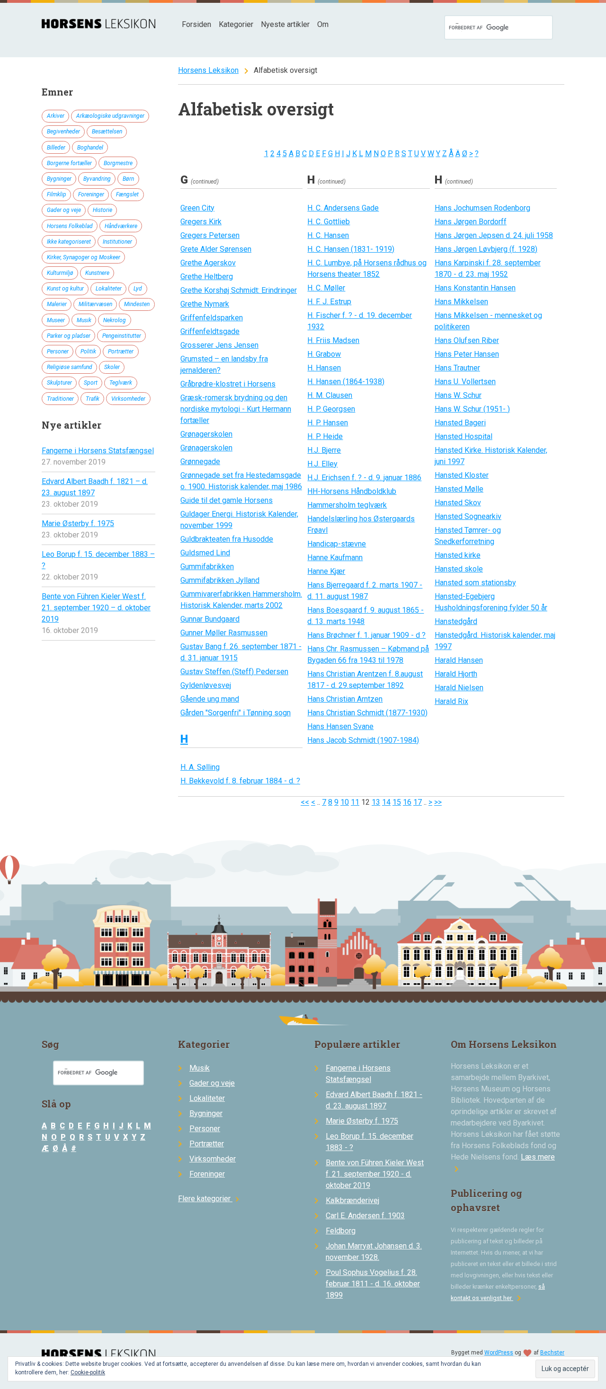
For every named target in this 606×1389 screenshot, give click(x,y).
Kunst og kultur (65, 288)
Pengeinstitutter (121, 336)
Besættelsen (107, 131)
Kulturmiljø (60, 273)
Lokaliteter (109, 288)
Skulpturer (59, 382)
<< (305, 802)
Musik (84, 320)
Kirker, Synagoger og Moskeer (83, 257)
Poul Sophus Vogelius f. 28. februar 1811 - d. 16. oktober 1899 (373, 1284)
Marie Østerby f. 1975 (78, 523)
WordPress (498, 1352)
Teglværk (120, 382)
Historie (102, 210)
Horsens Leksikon (208, 70)
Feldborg (341, 1230)
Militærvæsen (95, 304)
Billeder (56, 147)
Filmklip (56, 194)
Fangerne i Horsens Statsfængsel (98, 450)
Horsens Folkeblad (70, 226)
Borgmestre (118, 163)
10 (344, 802)
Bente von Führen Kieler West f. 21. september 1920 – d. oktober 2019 (96, 608)
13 (376, 802)
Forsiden (196, 24)
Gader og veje (64, 210)
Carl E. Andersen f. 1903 (365, 1215)
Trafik (92, 399)
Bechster (552, 1352)
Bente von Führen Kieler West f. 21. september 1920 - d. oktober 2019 (375, 1174)
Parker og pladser (68, 336)
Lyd (138, 288)
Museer (56, 320)
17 (417, 802)
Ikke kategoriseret (69, 241)
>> (438, 802)
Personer (58, 351)
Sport (91, 382)
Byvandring (97, 179)
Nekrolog (114, 320)
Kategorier (236, 24)
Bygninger (59, 179)
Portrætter (121, 351)
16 (407, 802)
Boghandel (90, 147)
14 (386, 802)
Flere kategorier (210, 1198)
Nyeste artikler (285, 24)
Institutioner (117, 241)
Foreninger (91, 194)
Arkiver (55, 116)
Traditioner (60, 399)
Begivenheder (63, 131)
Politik (88, 351)
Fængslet (127, 194)
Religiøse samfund (69, 367)
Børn (128, 179)
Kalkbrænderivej (352, 1200)
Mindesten (137, 304)
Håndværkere (121, 226)
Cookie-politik (88, 1372)
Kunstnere (97, 273)
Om (323, 24)
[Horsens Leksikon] (98, 25)
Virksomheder (128, 399)
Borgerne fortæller (69, 163)
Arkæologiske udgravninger (110, 116)
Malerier (57, 304)
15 (396, 802)
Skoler (112, 367)
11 (355, 802)
